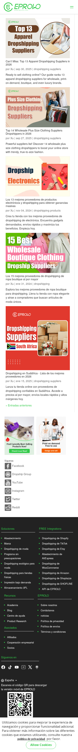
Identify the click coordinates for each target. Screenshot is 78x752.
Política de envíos (50, 626)
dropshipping (42, 284)
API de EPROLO (51, 589)
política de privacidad (31, 738)
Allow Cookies (41, 745)
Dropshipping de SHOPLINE (57, 583)
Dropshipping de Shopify (55, 538)
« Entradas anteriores (19, 405)
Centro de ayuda (16, 615)
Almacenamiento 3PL (15, 587)
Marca (7, 543)
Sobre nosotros (49, 605)
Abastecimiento (12, 538)
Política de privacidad (52, 621)
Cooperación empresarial (20, 642)
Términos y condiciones (53, 631)
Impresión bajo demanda (17, 582)
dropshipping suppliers (47, 69)
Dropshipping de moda (16, 548)
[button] (10, 667)
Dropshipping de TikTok (54, 543)
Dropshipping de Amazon (55, 573)
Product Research (16, 621)
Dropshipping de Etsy (53, 548)
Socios (10, 647)
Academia (12, 605)
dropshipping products (47, 210)
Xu (12, 69)
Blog (9, 610)
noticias (45, 615)
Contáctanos (47, 610)
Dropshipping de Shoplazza (56, 578)
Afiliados (11, 637)
